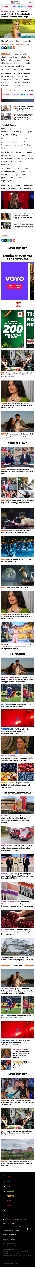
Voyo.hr (14, 1246)
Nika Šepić (20, 44)
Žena (9, 1200)
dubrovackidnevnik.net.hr (10, 1256)
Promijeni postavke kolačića (10, 1234)
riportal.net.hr (17, 1253)
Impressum (6, 1223)
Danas (9, 1177)
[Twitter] (5, 47)
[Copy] (14, 47)
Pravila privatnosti (8, 1231)
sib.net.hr (16, 1251)
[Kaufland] (17, 305)
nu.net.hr (28, 1256)
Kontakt (17, 1231)
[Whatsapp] (8, 47)
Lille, (28, 57)
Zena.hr (9, 1246)
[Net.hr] (13, 1240)
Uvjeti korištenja (7, 1227)
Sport (9, 1181)
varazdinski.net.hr (7, 1253)
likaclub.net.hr (6, 1258)
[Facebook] (2, 47)
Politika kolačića (18, 1227)
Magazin (10, 1191)
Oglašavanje (14, 1223)
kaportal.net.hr (24, 1251)
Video (9, 1205)
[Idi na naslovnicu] (16, 4)
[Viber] (11, 47)
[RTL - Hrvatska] (6, 1240)
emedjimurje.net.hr (8, 1251)
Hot (8, 1186)
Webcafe (10, 1196)
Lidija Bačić (5, 54)
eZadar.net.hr (21, 1256)
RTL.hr (4, 1246)
